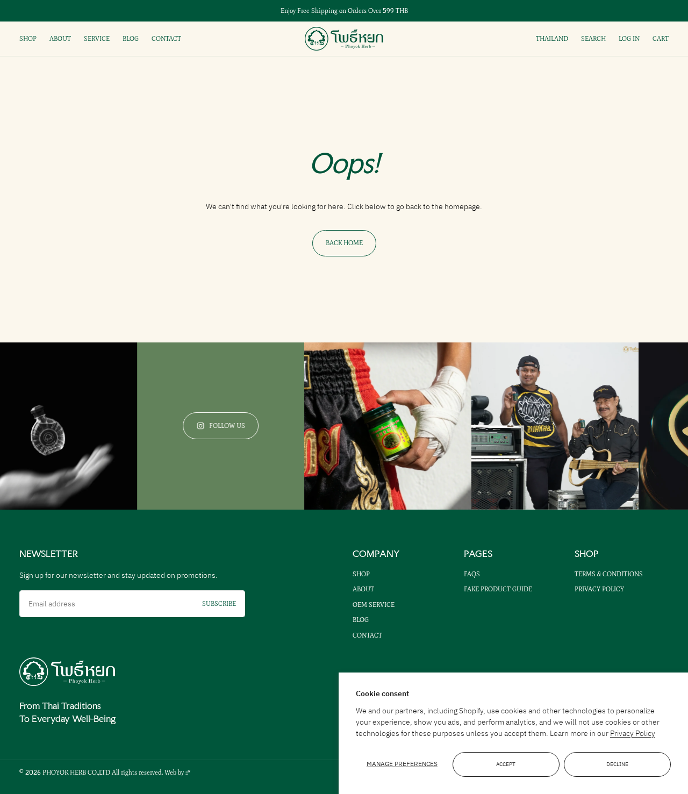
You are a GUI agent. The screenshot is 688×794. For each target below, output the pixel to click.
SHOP (28, 38)
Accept (505, 764)
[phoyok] (67, 671)
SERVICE (97, 38)
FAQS (472, 574)
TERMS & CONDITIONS (609, 574)
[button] (593, 38)
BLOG (131, 38)
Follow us (213, 426)
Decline (617, 764)
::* (187, 772)
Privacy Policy (632, 733)
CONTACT (166, 38)
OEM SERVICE (374, 605)
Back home (344, 243)
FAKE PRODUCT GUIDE (498, 589)
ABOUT (60, 38)
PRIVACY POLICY (599, 589)
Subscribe (219, 603)
